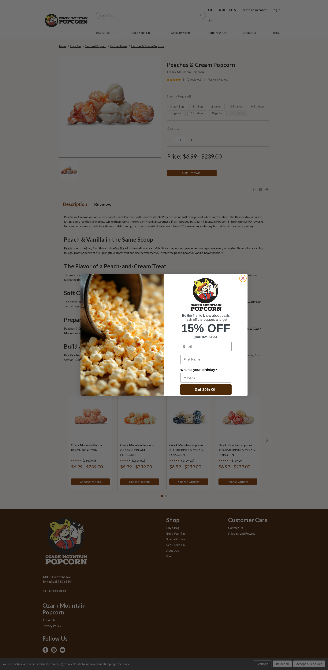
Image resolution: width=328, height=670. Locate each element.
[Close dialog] (243, 278)
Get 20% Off (206, 389)
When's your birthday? (198, 370)
